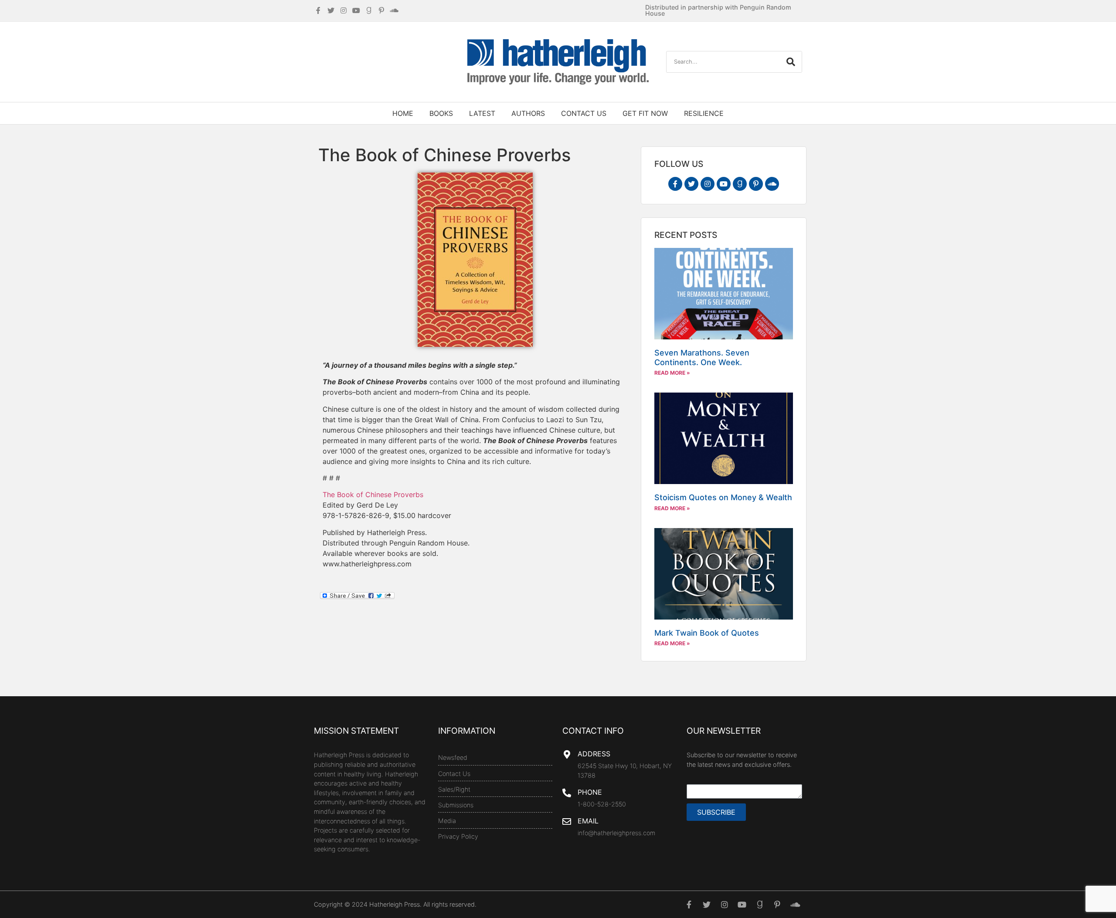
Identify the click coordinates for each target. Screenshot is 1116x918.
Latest (482, 113)
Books (441, 113)
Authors (528, 113)
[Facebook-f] (675, 184)
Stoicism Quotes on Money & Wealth (723, 497)
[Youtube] (724, 184)
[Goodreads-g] (740, 184)
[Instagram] (708, 184)
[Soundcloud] (772, 184)
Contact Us (583, 113)
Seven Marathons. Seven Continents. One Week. (701, 357)
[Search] (791, 61)
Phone (590, 792)
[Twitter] (691, 184)
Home (402, 113)
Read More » (672, 372)
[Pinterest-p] (756, 184)
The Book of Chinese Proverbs (373, 494)
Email (588, 820)
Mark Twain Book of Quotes (706, 632)
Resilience (704, 113)
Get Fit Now (645, 113)
